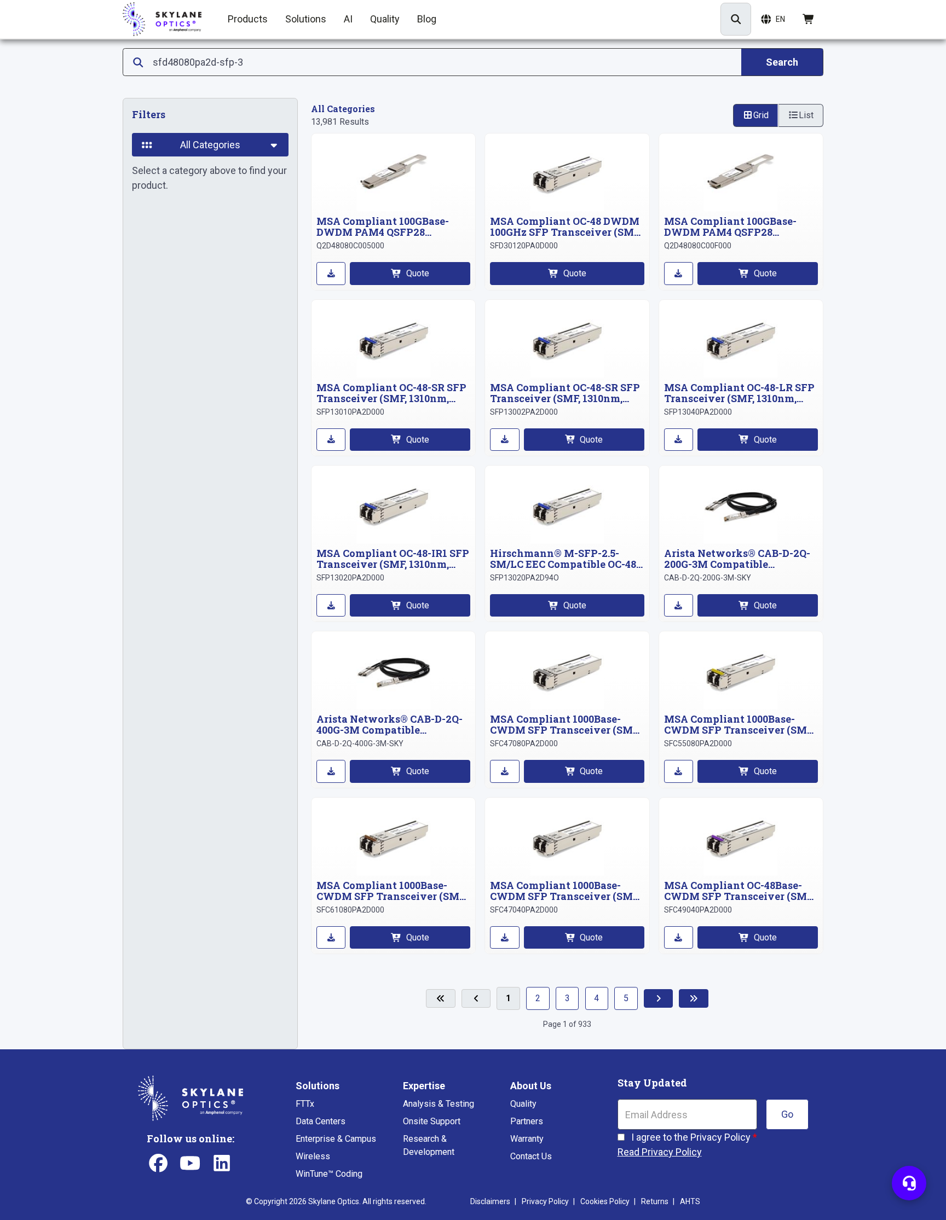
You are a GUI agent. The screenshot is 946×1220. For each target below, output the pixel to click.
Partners (526, 1121)
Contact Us (531, 1156)
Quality (523, 1104)
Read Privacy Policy (660, 1152)
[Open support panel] (909, 1183)
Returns (654, 1201)
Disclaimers (490, 1201)
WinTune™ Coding (329, 1174)
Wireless (313, 1156)
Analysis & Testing (438, 1104)
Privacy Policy (545, 1201)
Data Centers (320, 1121)
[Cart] (809, 19)
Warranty (527, 1139)
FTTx (305, 1104)
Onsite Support (431, 1121)
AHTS (690, 1201)
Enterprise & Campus (336, 1139)
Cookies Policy (605, 1201)
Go (787, 1114)
